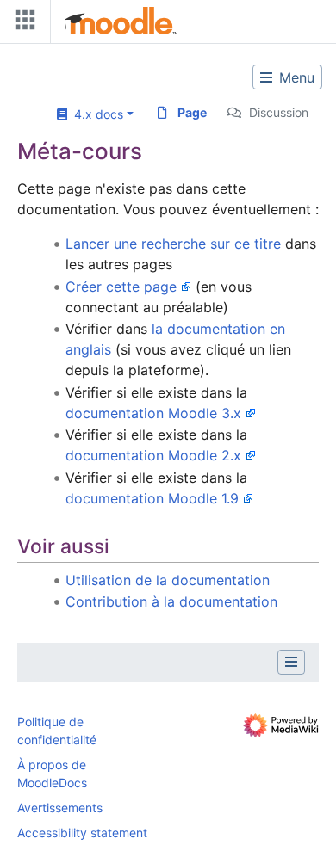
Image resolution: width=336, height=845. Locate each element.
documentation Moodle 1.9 (152, 498)
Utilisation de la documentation (167, 580)
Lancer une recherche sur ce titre (173, 243)
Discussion (278, 112)
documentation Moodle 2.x (153, 455)
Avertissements (60, 807)
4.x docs (95, 114)
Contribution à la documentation (171, 601)
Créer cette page (121, 286)
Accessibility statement (82, 832)
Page (192, 112)
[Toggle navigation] (21, 23)
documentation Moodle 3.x (153, 413)
